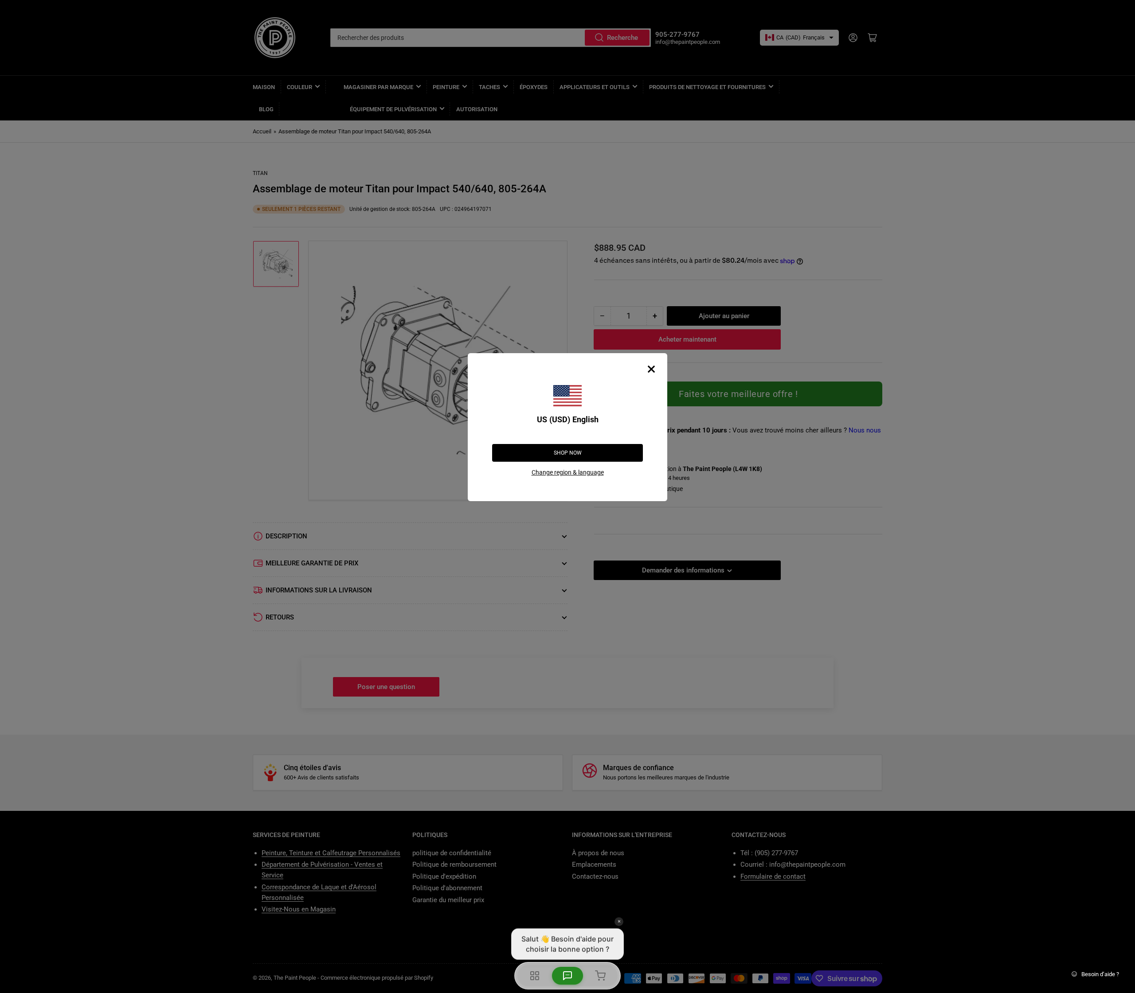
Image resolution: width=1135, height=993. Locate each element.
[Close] (651, 369)
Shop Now (568, 453)
